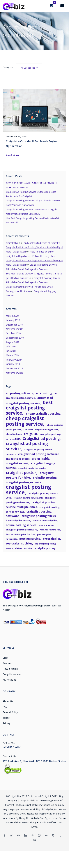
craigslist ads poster (17, 458)
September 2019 (15, 337)
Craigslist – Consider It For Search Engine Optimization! (31, 143)
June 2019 (11, 350)
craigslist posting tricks (39, 516)
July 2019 (10, 346)
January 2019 (13, 364)
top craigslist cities (19, 543)
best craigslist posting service (29, 407)
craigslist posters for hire (30, 475)
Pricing (6, 723)
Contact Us (9, 756)
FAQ (5, 706)
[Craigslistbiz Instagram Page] (39, 835)
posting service (29, 538)
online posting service (21, 525)
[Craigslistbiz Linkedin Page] (25, 835)
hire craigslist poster (18, 520)
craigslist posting (44, 477)
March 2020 (12, 315)
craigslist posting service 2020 (28, 498)
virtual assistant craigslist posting (35, 548)
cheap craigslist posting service (25, 421)
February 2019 (14, 359)
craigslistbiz (12, 243)
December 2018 (14, 368)
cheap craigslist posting (43, 413)
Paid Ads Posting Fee (50, 529)
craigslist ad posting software (38, 454)
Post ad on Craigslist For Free (20, 534)
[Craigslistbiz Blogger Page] (34, 840)
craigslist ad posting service (27, 446)
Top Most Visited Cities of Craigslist (41, 243)
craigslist (30, 434)
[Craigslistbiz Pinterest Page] (32, 835)
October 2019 (13, 333)
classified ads (14, 434)
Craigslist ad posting (41, 438)
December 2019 (14, 324)
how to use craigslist (45, 520)
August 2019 (12, 342)
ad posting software (19, 393)
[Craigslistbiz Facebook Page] (4, 835)
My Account (9, 679)
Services (7, 663)
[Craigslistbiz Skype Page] (53, 835)
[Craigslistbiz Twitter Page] (11, 835)
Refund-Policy (10, 712)
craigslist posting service (28, 489)
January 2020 (13, 320)
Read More (12, 155)
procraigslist (51, 538)
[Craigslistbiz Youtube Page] (18, 835)
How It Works (10, 668)
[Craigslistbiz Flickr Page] (46, 835)
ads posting (44, 393)
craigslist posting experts (23, 482)
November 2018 (14, 372)
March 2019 (12, 355)
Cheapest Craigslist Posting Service (41, 429)
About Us (8, 701)
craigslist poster (21, 472)
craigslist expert (17, 463)
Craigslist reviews (12, 674)
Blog (5, 657)
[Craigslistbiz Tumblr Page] (60, 835)
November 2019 (14, 329)
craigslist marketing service (32, 468)
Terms (6, 717)
